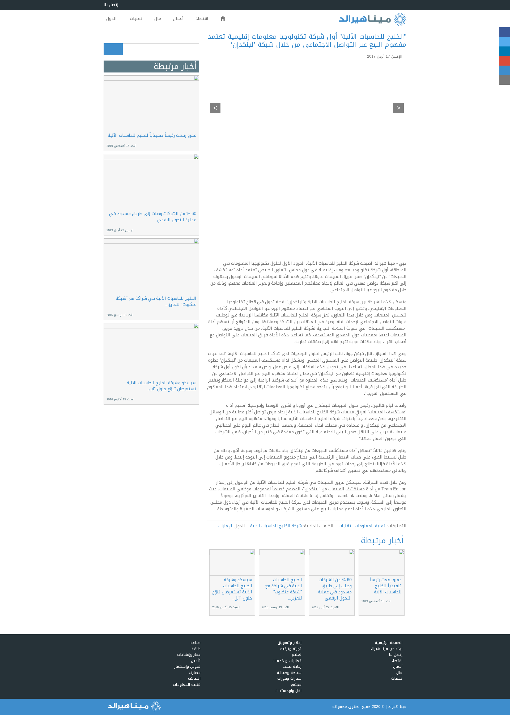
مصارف (195, 673)
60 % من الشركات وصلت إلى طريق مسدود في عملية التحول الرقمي (335, 589)
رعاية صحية (291, 667)
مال (157, 18)
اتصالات (194, 679)
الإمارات (225, 526)
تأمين (196, 661)
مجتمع (295, 685)
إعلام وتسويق (289, 643)
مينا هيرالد (397, 706)
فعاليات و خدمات (287, 661)
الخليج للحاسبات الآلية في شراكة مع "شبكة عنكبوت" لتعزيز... (283, 589)
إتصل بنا (111, 5)
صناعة (195, 643)
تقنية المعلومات (370, 526)
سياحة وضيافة (289, 673)
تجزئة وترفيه (290, 649)
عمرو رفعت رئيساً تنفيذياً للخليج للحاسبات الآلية (386, 586)
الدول (111, 18)
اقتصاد (202, 18)
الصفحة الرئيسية (223, 18)
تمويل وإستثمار (188, 667)
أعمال (178, 18)
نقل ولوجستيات (288, 691)
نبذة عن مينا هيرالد (386, 649)
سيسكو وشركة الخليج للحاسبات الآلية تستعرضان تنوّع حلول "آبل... (232, 589)
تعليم (296, 655)
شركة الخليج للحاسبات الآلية (276, 526)
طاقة (196, 649)
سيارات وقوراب (289, 679)
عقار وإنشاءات (189, 655)
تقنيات (136, 18)
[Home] (372, 20)
